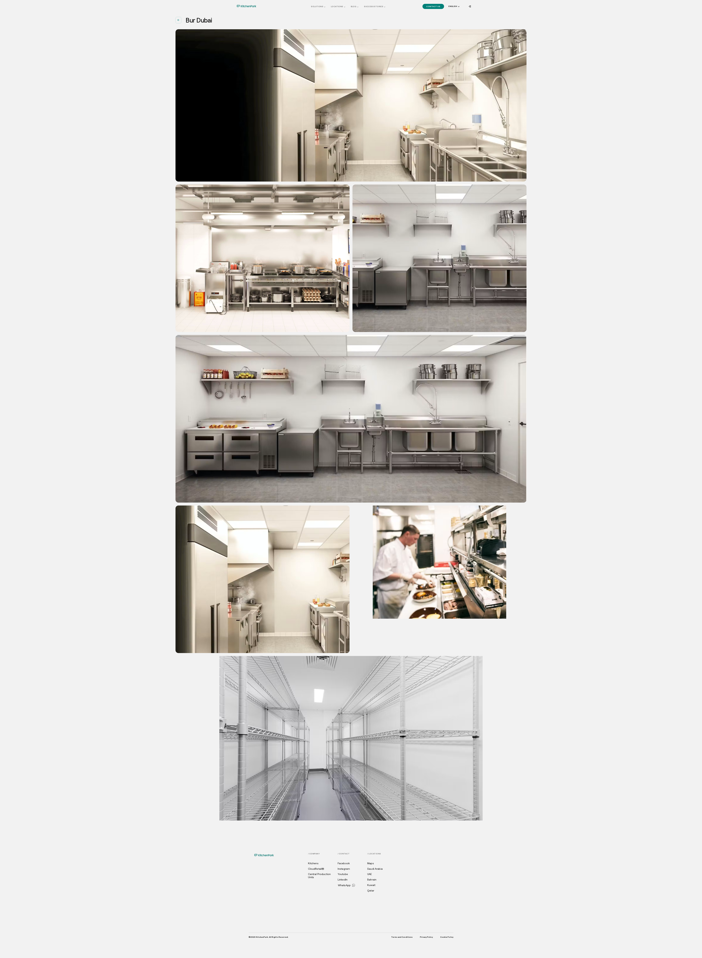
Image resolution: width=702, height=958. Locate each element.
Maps (370, 863)
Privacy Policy (426, 937)
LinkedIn (343, 879)
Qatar (370, 890)
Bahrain (371, 879)
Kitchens (313, 863)
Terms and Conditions (402, 937)
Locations (337, 6)
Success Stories (373, 6)
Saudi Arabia (375, 868)
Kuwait (371, 885)
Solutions (317, 6)
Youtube (343, 874)
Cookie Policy (446, 937)
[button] (453, 6)
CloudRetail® (316, 868)
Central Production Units (319, 876)
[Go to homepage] (246, 6)
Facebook (344, 863)
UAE (369, 874)
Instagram (344, 868)
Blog (353, 6)
